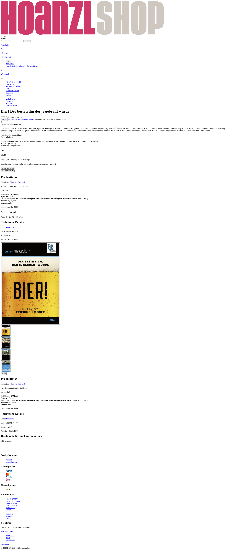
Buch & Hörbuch (12, 91)
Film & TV (10, 84)
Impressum (10, 536)
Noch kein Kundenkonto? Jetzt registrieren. (22, 66)
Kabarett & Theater (13, 86)
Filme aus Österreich (17, 182)
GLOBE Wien (11, 503)
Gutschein (9, 101)
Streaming (9, 93)
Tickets (8, 95)
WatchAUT (10, 508)
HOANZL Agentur (13, 501)
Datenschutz (10, 540)
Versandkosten (11, 105)
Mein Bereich (11, 99)
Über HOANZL (12, 499)
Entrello (9, 510)
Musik (8, 89)
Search (3, 38)
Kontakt (9, 103)
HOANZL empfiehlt (13, 82)
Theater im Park (12, 505)
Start (10, 119)
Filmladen (10, 227)
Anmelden (10, 64)
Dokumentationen (27, 119)
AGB (8, 538)
